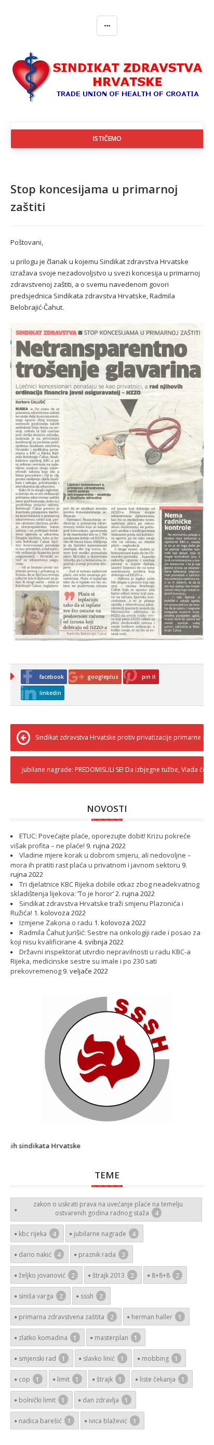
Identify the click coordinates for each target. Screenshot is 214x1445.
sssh (92, 1296)
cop (29, 1379)
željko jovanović (47, 1275)
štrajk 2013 (113, 1275)
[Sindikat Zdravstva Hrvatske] (107, 77)
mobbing (160, 1358)
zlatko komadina (48, 1337)
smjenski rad (42, 1358)
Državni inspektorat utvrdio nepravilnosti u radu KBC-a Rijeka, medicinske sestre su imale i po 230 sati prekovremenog (100, 961)
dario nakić (40, 1254)
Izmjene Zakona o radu (55, 922)
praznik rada (101, 1254)
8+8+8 (165, 1275)
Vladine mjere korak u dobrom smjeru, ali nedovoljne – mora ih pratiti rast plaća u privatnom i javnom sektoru (100, 860)
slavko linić (103, 1358)
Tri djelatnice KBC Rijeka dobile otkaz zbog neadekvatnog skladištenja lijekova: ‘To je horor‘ (104, 889)
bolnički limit (42, 1400)
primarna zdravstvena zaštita (66, 1316)
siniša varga (41, 1296)
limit (68, 1379)
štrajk (109, 1379)
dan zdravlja (105, 1400)
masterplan (116, 1337)
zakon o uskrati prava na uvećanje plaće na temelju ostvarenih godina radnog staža (108, 1208)
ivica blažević (113, 1420)
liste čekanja (162, 1379)
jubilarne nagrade (105, 1233)
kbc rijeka (37, 1233)
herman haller (156, 1316)
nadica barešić (45, 1420)
